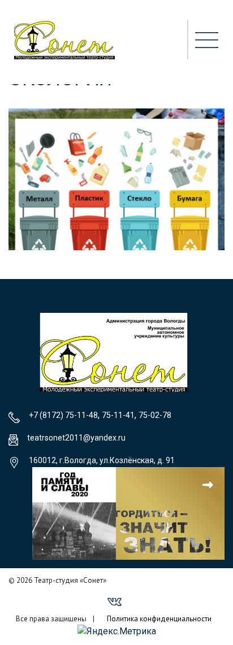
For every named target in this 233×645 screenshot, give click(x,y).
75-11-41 (118, 415)
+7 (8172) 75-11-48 (63, 415)
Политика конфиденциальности (159, 619)
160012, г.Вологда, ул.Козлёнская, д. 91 (102, 460)
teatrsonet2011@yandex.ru (76, 437)
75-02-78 (155, 415)
